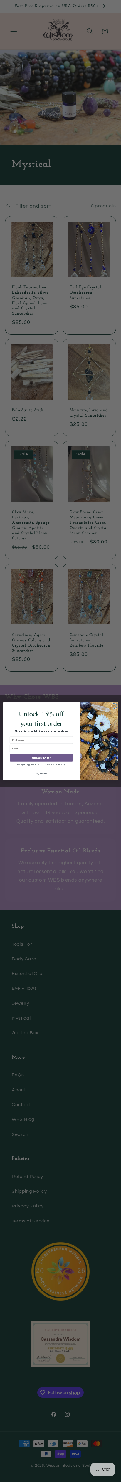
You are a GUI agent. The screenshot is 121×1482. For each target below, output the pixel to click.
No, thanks (41, 773)
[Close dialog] (114, 705)
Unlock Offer (41, 757)
